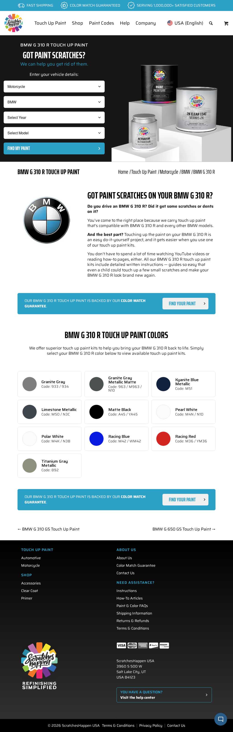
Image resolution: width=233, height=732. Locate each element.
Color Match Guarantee (135, 565)
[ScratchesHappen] (14, 23)
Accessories (31, 583)
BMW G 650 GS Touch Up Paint (183, 529)
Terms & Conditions (132, 628)
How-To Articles (129, 598)
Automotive (31, 558)
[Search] (211, 23)
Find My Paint (19, 148)
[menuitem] (50, 23)
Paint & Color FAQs (132, 606)
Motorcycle (30, 565)
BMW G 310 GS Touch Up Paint (48, 529)
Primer (26, 598)
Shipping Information (134, 613)
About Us (124, 558)
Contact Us (125, 573)
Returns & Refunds (132, 621)
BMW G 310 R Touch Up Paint (48, 171)
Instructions (126, 591)
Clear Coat (29, 591)
